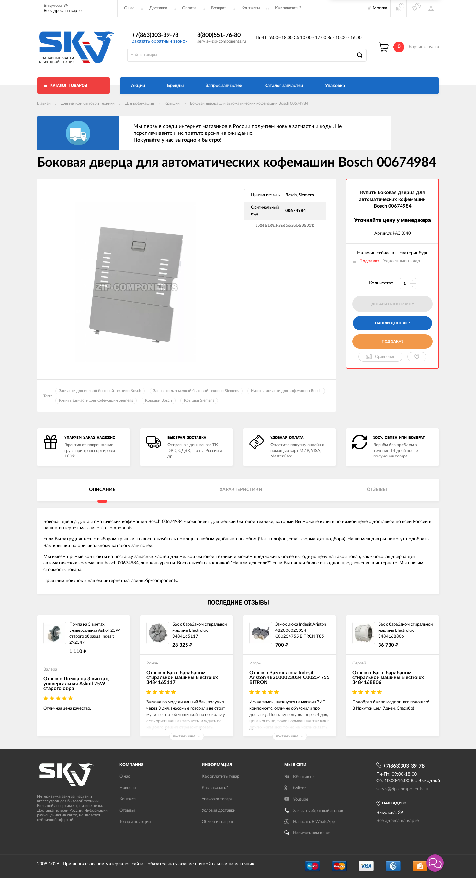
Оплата (189, 8)
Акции (138, 85)
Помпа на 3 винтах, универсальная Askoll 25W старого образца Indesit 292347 (94, 633)
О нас (129, 8)
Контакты (250, 8)
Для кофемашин (139, 103)
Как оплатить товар (220, 776)
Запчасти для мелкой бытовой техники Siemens (196, 391)
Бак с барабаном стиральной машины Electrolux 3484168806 (405, 630)
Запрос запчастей (224, 85)
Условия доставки (218, 810)
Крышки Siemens (199, 400)
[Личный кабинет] (431, 8)
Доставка (158, 8)
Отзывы (127, 810)
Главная (44, 103)
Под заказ (392, 341)
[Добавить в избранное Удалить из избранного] (416, 356)
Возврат (218, 8)
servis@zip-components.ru (221, 42)
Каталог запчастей (283, 85)
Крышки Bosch (158, 400)
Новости (127, 788)
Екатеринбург (413, 253)
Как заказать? (288, 8)
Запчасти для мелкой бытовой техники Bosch (100, 391)
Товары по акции (135, 822)
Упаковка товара (217, 799)
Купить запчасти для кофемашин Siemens (96, 400)
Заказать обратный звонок (159, 41)
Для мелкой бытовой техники (88, 103)
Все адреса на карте (63, 11)
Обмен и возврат (218, 822)
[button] (435, 863)
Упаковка (335, 85)
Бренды (175, 85)
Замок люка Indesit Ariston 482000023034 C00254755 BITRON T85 (300, 630)
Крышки (172, 103)
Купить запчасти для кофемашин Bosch (286, 391)
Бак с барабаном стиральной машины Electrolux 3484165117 (199, 630)
